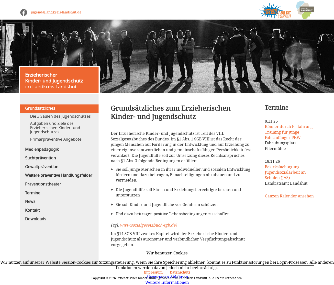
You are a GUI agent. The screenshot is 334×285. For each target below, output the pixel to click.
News (30, 202)
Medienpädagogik (42, 149)
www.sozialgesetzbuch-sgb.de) (148, 225)
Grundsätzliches (40, 108)
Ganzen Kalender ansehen (289, 196)
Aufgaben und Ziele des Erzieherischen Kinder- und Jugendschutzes (55, 128)
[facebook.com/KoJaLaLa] (23, 12)
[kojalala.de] (272, 10)
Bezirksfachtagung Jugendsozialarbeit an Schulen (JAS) (285, 172)
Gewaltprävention (41, 167)
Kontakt (32, 210)
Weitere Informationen (167, 282)
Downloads (35, 219)
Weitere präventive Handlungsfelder (58, 175)
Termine (32, 193)
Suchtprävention (40, 158)
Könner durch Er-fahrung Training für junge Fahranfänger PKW (289, 132)
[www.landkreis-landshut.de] (302, 10)
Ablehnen (179, 277)
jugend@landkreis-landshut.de (56, 12)
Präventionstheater (43, 184)
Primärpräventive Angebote (55, 139)
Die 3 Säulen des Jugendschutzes (60, 116)
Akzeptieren (157, 277)
